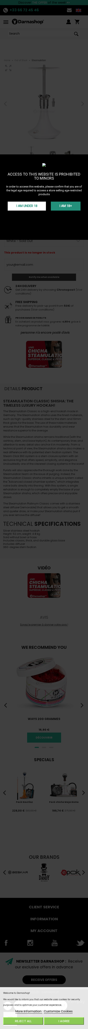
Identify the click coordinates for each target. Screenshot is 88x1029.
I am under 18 (26, 206)
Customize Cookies (58, 1011)
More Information (28, 1011)
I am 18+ (65, 206)
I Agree (64, 1021)
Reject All (23, 1021)
